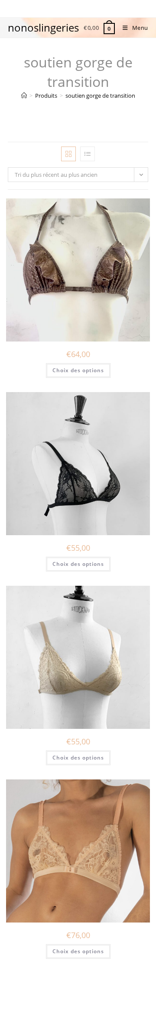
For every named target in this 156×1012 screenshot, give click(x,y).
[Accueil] (24, 95)
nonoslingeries (43, 27)
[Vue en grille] (68, 154)
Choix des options (78, 370)
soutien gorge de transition (100, 95)
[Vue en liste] (87, 154)
